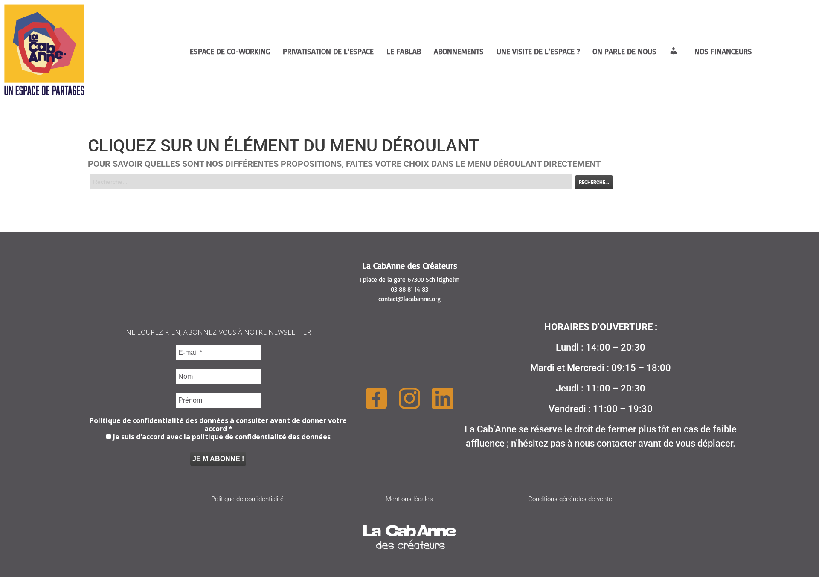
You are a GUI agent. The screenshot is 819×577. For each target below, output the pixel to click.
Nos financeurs (723, 51)
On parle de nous (624, 51)
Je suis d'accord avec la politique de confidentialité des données (221, 437)
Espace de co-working (230, 51)
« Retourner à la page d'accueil (127, 194)
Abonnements (459, 51)
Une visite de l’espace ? (538, 51)
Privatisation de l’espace (328, 51)
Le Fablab (403, 51)
